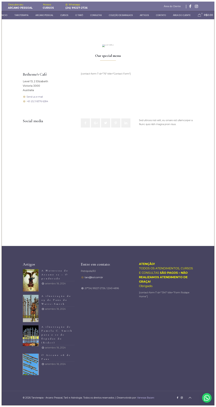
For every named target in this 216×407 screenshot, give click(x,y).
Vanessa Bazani (145, 397)
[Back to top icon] (190, 397)
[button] (207, 398)
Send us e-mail (35, 96)
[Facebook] (177, 397)
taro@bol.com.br (94, 277)
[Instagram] (181, 397)
